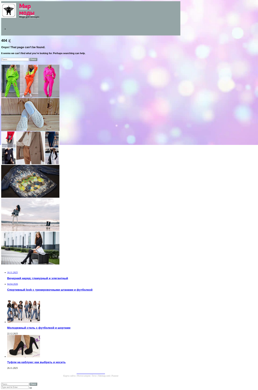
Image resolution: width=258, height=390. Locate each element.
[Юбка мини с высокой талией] (90, 248)
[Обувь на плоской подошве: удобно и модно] (90, 114)
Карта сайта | (70, 375)
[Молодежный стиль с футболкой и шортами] (93, 311)
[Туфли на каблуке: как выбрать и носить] (93, 346)
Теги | (95, 375)
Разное (115, 375)
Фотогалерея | (84, 375)
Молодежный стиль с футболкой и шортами (38, 327)
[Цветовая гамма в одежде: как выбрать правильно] (90, 148)
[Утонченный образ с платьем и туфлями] (90, 215)
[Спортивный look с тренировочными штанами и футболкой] (90, 81)
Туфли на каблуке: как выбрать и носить (36, 362)
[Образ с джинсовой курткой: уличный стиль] (90, 181)
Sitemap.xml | (105, 375)
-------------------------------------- (91, 373)
